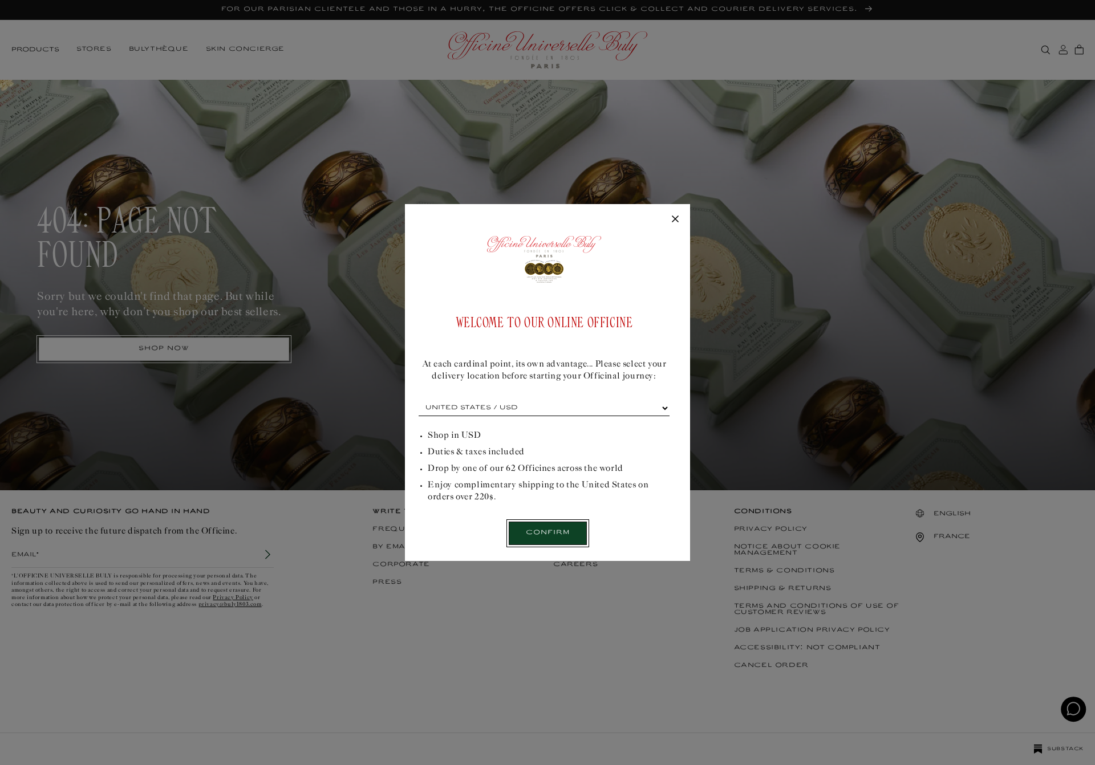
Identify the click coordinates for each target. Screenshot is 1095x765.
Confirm (548, 532)
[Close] (675, 219)
